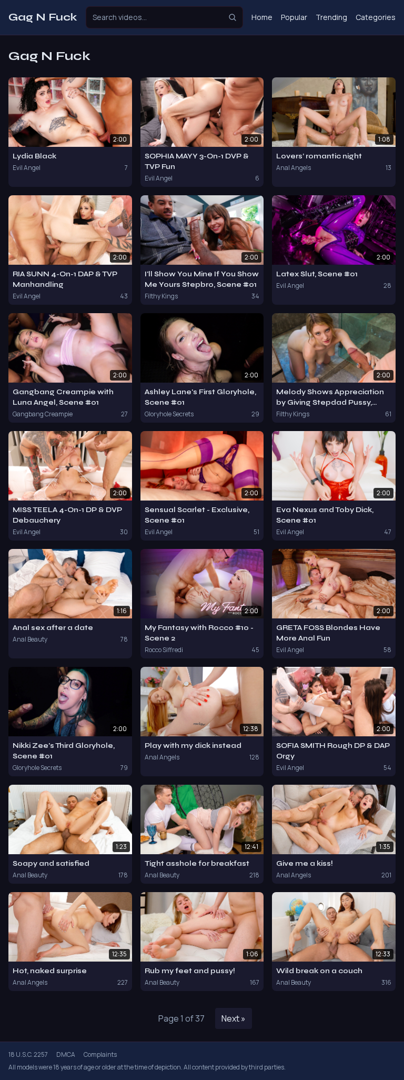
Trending (331, 17)
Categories (376, 17)
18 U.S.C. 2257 (28, 1055)
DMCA (65, 1055)
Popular (294, 17)
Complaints (100, 1055)
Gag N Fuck (42, 17)
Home (261, 17)
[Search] (232, 17)
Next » (233, 1018)
